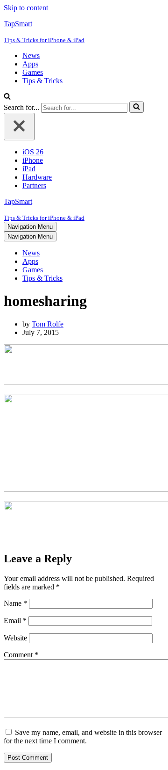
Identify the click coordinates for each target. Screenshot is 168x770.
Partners (34, 185)
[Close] (19, 126)
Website (15, 638)
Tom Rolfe (47, 324)
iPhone (32, 160)
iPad (28, 169)
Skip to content (26, 8)
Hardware (37, 177)
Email (15, 621)
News (31, 55)
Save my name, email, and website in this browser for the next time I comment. (83, 736)
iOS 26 (32, 152)
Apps (30, 64)
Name (15, 603)
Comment (21, 655)
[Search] (7, 97)
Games (32, 72)
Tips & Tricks (42, 81)
